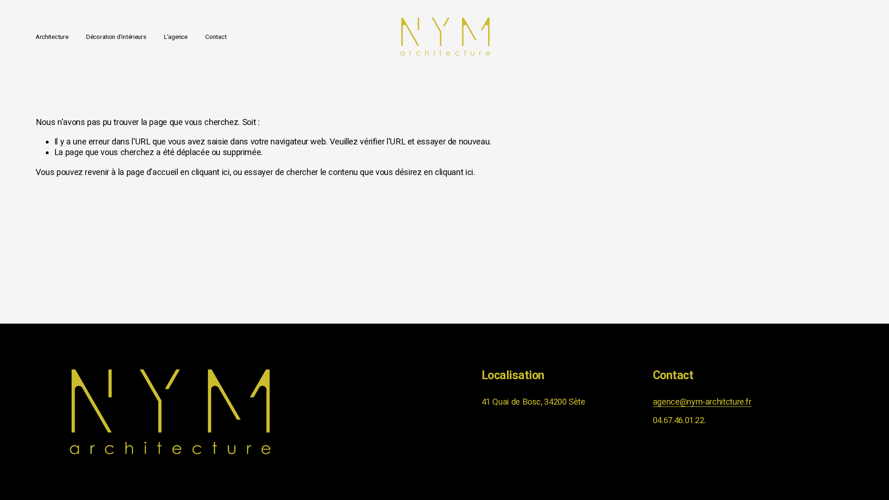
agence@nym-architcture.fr (702, 401)
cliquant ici (210, 172)
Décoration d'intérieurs (116, 36)
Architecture (52, 36)
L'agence (176, 36)
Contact (215, 36)
